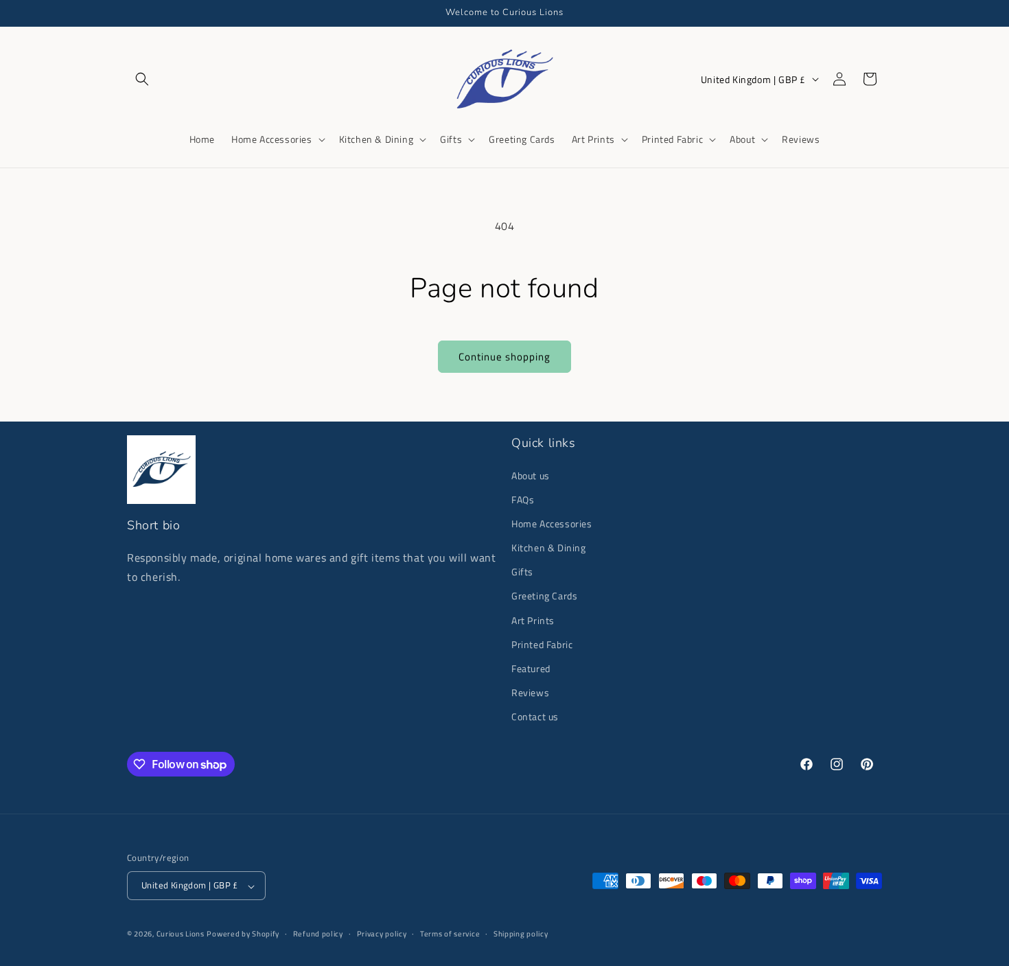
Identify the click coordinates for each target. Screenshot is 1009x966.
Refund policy (318, 933)
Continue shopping (504, 357)
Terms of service (450, 933)
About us (530, 475)
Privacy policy (382, 933)
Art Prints (533, 619)
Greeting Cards (544, 595)
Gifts (522, 571)
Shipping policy (521, 933)
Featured (530, 668)
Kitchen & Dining (548, 547)
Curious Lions (180, 934)
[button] (142, 79)
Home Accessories (551, 523)
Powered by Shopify (243, 934)
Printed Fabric (541, 643)
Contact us (535, 716)
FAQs (522, 499)
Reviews (530, 692)
